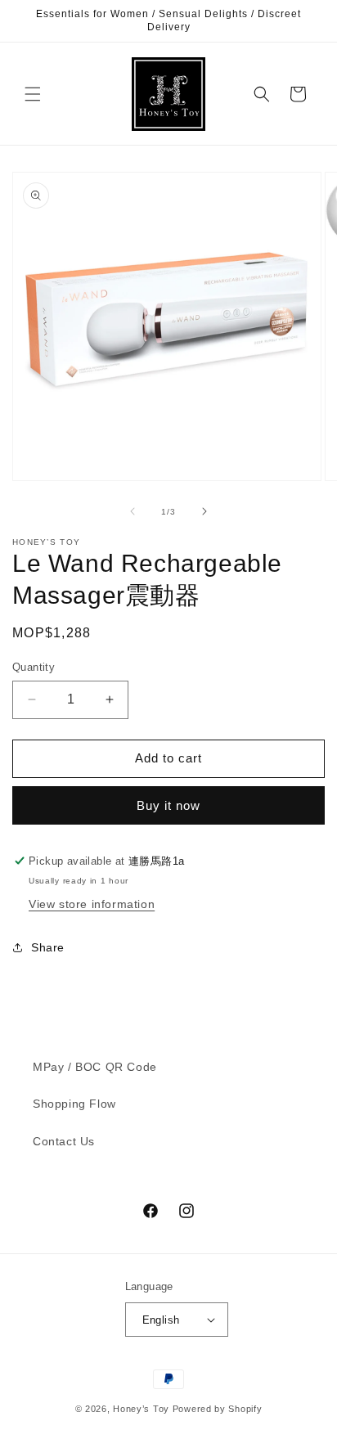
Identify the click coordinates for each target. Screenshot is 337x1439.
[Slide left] (133, 511)
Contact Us (64, 1141)
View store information (92, 904)
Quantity (33, 667)
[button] (33, 94)
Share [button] (48, 947)
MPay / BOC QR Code (95, 1066)
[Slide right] (204, 511)
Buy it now (168, 805)
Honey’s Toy (141, 1409)
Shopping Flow (74, 1103)
